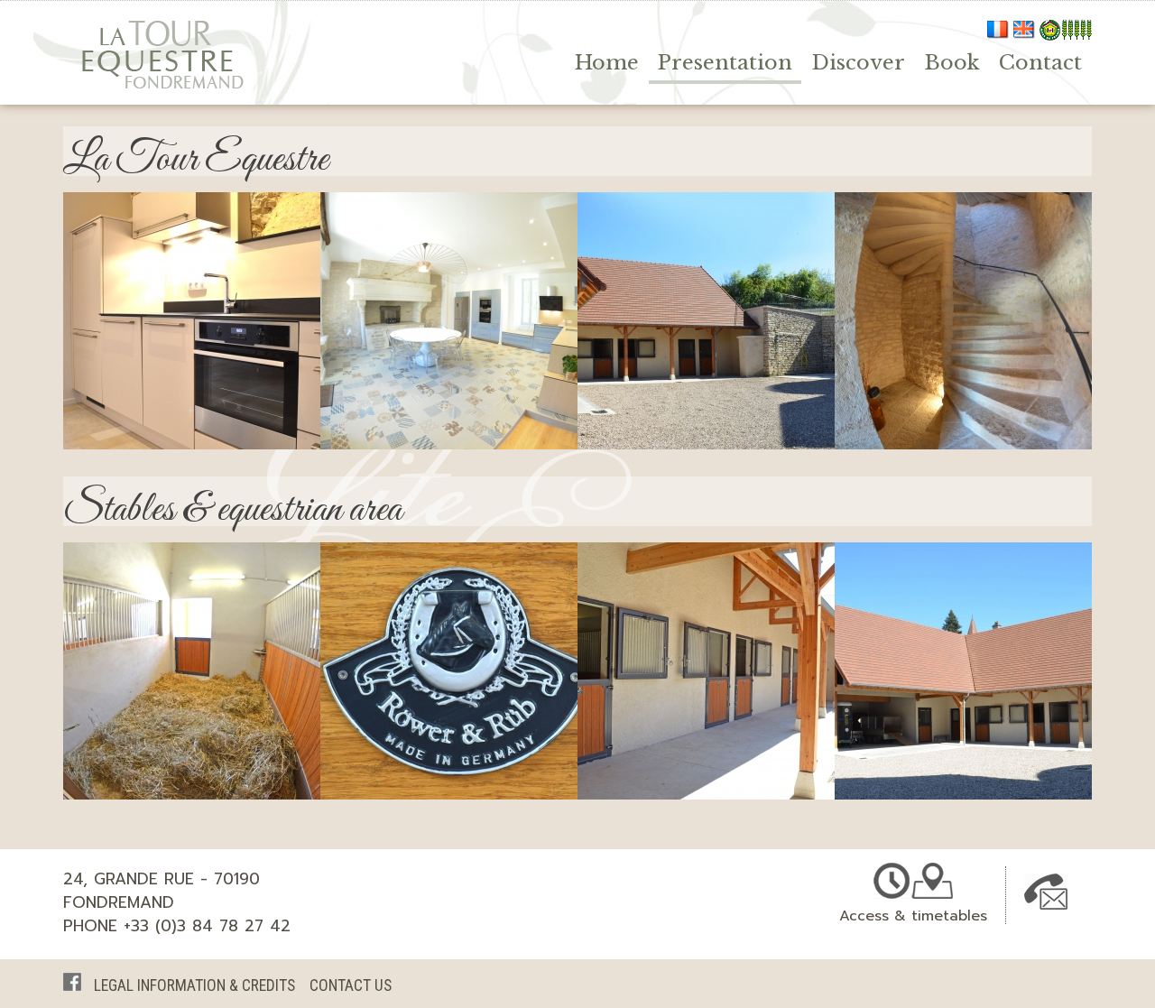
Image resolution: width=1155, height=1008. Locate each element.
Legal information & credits (194, 985)
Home (607, 62)
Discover (858, 62)
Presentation (725, 62)
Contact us (351, 985)
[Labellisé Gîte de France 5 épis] (1066, 34)
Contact (1040, 62)
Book (952, 62)
